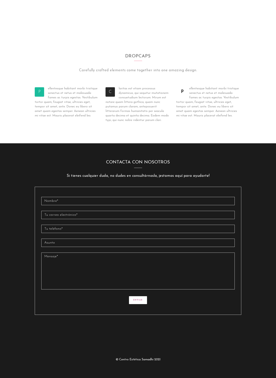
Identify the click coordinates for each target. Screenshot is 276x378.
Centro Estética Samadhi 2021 (140, 359)
